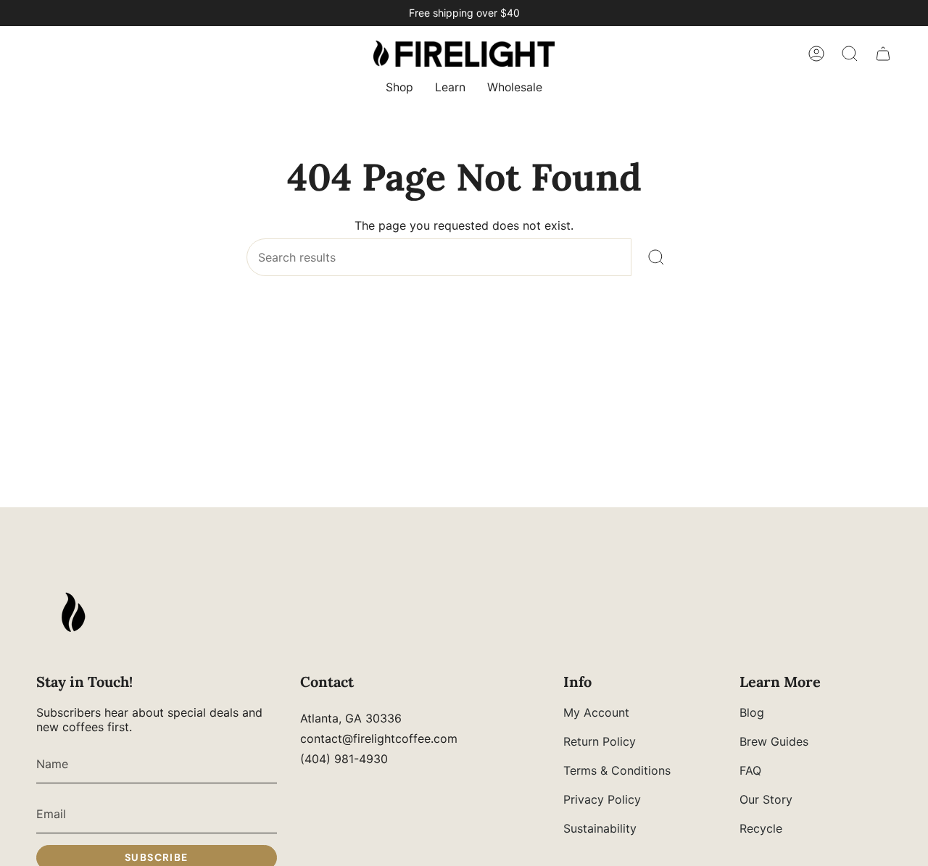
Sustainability (600, 828)
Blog (752, 712)
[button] (399, 88)
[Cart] (883, 53)
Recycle (761, 828)
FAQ (750, 770)
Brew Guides (774, 741)
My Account (596, 712)
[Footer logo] (72, 612)
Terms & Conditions (617, 770)
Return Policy (599, 741)
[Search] (656, 257)
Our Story (766, 799)
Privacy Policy (602, 799)
